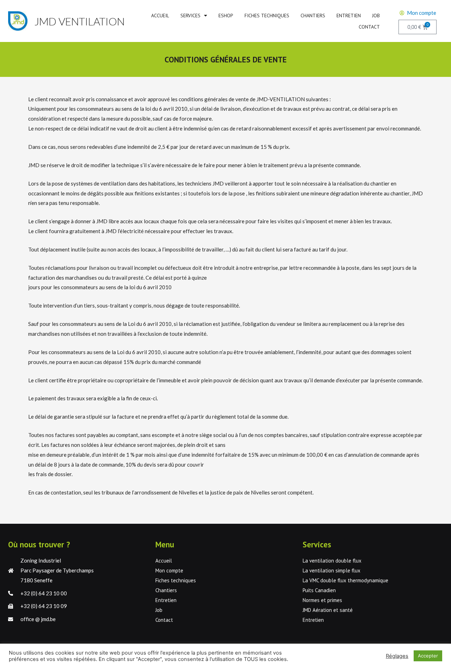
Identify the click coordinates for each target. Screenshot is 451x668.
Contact (369, 27)
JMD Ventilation (80, 21)
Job (376, 15)
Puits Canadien (319, 590)
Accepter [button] (428, 655)
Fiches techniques (267, 15)
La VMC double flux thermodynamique (345, 580)
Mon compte (169, 570)
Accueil (160, 15)
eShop (225, 15)
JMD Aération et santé (328, 610)
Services (190, 15)
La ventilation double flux (332, 560)
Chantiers (313, 15)
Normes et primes (322, 600)
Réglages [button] (397, 656)
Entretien (348, 15)
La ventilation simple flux (331, 570)
